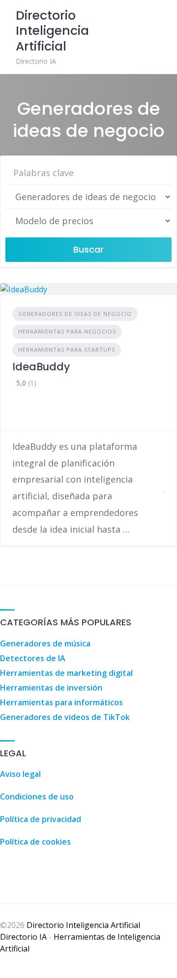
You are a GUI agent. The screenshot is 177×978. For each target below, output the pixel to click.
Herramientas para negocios (67, 331)
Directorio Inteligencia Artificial (83, 925)
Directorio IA (23, 936)
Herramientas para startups (66, 349)
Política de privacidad (40, 819)
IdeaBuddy (41, 367)
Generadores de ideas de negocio (75, 313)
